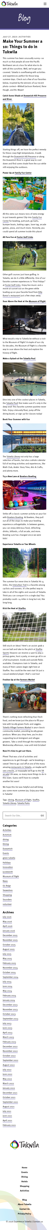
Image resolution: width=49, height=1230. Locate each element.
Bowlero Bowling (28, 476)
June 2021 (7, 1115)
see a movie (8, 770)
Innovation (8, 867)
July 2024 (7, 981)
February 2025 (9, 963)
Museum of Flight (37, 301)
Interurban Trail (20, 584)
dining (11, 799)
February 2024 (9, 995)
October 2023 (9, 1014)
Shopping (7, 895)
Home (24, 1167)
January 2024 (9, 1000)
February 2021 (9, 1125)
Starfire (22, 608)
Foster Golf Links (25, 237)
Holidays (7, 862)
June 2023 (7, 1027)
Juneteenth (8, 871)
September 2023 (10, 1018)
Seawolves (8, 890)
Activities (24, 36)
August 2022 (9, 1065)
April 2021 (7, 1120)
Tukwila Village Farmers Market (17, 727)
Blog (24, 18)
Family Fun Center (23, 172)
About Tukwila (24, 1204)
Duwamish (8, 848)
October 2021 (9, 1097)
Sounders (7, 899)
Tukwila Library (13, 456)
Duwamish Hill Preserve (25, 156)
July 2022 (7, 1069)
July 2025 (7, 953)
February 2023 (9, 1041)
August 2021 (8, 1106)
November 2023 (10, 1009)
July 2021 (7, 1111)
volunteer (7, 904)
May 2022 (7, 1078)
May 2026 (7, 921)
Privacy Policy (24, 1213)
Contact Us (24, 1209)
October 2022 (9, 1055)
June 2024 (7, 986)
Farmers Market (27, 679)
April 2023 (7, 1032)
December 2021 (10, 1092)
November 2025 (10, 940)
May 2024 (7, 990)
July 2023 (7, 1023)
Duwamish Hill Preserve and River (24, 97)
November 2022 (10, 1051)
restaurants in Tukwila (21, 767)
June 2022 (7, 1074)
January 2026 (9, 930)
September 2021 (10, 1102)
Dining (6, 844)
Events (6, 853)
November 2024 (10, 967)
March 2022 (8, 1083)
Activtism (7, 834)
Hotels (24, 1181)
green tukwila (9, 857)
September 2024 (10, 977)
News (5, 881)
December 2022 (10, 1046)
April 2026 (7, 926)
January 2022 (9, 1088)
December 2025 (10, 935)
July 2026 (7, 916)
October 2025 (9, 944)
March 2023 (8, 1037)
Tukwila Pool (29, 358)
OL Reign (7, 885)
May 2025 (7, 958)
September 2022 (10, 1060)
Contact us (38, 1221)
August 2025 (9, 949)
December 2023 (10, 1004)
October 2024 (9, 972)
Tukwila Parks (23, 803)
